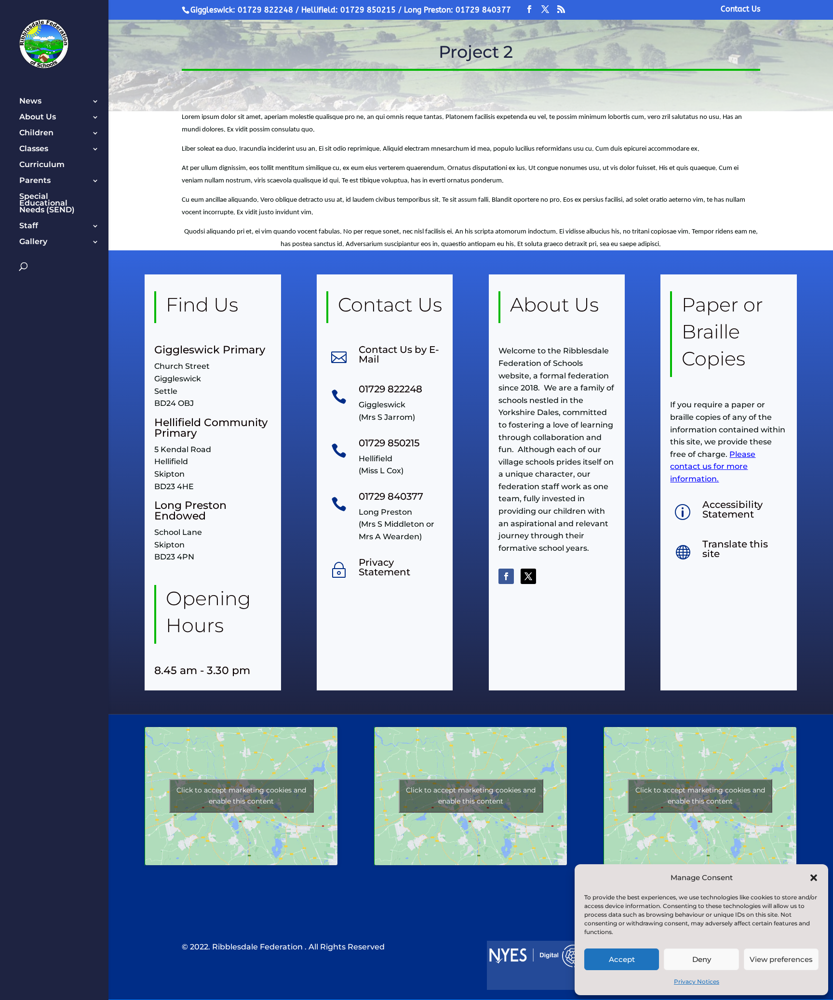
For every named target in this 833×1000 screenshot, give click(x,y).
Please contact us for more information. (712, 466)
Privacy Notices (696, 981)
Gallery (33, 242)
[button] (814, 878)
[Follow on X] (528, 576)
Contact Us (740, 9)
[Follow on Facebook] (506, 576)
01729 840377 (391, 496)
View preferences (781, 959)
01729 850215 (389, 443)
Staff (28, 226)
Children (36, 133)
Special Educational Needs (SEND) (47, 203)
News (30, 101)
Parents (35, 181)
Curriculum (42, 165)
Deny (701, 959)
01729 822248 (390, 389)
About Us (37, 117)
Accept (622, 959)
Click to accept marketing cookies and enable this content (241, 795)
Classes (33, 149)
